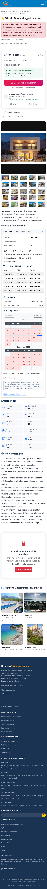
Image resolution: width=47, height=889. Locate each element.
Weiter (37, 316)
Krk (15, 775)
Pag (21, 785)
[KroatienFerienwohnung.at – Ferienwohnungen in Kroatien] (6, 3)
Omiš (34, 796)
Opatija (3, 778)
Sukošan (33, 785)
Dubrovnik (6, 803)
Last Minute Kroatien (8, 728)
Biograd (4, 785)
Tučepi (13, 798)
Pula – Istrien (5, 843)
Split (2, 798)
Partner (6, 694)
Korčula (17, 806)
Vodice (42, 785)
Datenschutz (11, 885)
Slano (36, 806)
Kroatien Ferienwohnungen (13, 685)
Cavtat (3, 806)
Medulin (23, 765)
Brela (17, 796)
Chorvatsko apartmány (9, 741)
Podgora (40, 796)
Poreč (36, 765)
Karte (14, 104)
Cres (3, 775)
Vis (18, 798)
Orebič (30, 806)
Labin (17, 765)
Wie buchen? (8, 869)
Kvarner (5, 772)
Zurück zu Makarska (12, 112)
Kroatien (4, 11)
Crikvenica (9, 775)
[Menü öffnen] (43, 3)
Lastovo (24, 806)
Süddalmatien (14, 11)
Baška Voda (5, 796)
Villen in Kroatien (7, 732)
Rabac (3, 768)
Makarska (25, 11)
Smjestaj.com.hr (7, 752)
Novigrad (30, 765)
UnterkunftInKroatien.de (9, 745)
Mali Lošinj (21, 775)
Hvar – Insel (5, 835)
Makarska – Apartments (9, 832)
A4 (17, 60)
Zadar (3, 788)
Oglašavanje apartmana (11, 707)
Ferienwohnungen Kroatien (11, 717)
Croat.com (5, 749)
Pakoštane (15, 785)
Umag (14, 768)
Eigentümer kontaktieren (25, 83)
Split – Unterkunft (7, 828)
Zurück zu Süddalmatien (14, 117)
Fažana (12, 765)
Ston (40, 806)
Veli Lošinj (14, 778)
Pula (41, 765)
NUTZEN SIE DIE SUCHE (29, 33)
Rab (9, 778)
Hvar (21, 796)
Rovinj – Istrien (6, 839)
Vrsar (19, 768)
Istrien (4, 762)
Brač (12, 796)
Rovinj (9, 768)
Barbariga (4, 765)
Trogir (7, 798)
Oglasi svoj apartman (33, 885)
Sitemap (20, 885)
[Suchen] (44, 815)
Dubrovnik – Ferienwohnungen (12, 824)
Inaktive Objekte (9, 690)
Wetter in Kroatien (7, 724)
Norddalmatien (8, 782)
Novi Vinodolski (37, 775)
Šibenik (26, 785)
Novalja (28, 775)
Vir (38, 785)
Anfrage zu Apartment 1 (15, 394)
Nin (9, 785)
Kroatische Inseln (7, 720)
